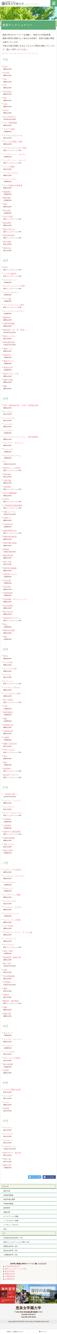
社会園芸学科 (10, 1279)
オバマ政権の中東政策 (13, 185)
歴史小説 (7, 1159)
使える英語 (8, 700)
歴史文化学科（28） (11, 1250)
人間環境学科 (10, 1276)
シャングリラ (9, 418)
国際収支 (7, 317)
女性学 (6, 499)
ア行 (7, 53)
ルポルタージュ (10, 1146)
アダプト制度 (9, 129)
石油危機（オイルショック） (15, 599)
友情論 (6, 1108)
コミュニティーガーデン (14, 311)
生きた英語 (8, 216)
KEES (5, 267)
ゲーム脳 (7, 298)
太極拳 (6, 737)
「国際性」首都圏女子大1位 (14, 1332)
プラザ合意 (8, 926)
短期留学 (7, 768)
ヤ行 (32, 53)
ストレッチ (8, 449)
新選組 (6, 549)
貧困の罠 (7, 1013)
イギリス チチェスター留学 (15, 148)
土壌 (5, 706)
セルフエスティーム (12, 455)
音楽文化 (7, 248)
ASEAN (6, 73)
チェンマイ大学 (10, 668)
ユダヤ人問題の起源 (12, 1089)
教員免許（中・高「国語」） (15, 330)
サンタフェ (8, 411)
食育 (5, 636)
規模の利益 (8, 379)
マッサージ (8, 1045)
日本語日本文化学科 (12, 1266)
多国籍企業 (8, 725)
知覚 (5, 762)
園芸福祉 (7, 198)
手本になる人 (9, 749)
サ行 (14, 53)
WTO (5, 656)
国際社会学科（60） (11, 1246)
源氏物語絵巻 (9, 342)
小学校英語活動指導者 (13, 505)
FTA (5, 85)
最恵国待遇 (8, 555)
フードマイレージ (11, 913)
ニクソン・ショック (12, 800)
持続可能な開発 (10, 543)
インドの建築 (9, 166)
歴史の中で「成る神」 (13, 1152)
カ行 (11, 53)
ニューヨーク (9, 807)
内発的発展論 (9, 838)
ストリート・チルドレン (14, 443)
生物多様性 (8, 593)
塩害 (5, 204)
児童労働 (7, 480)
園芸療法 (7, 191)
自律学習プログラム (12, 618)
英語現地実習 (9, 235)
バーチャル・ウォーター (14, 876)
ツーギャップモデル (12, 687)
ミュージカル (9, 1051)
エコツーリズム (10, 179)
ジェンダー (8, 424)
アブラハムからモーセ (13, 135)
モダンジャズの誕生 (12, 1058)
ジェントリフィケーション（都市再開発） (21, 437)
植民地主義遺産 (10, 568)
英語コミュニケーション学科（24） (16, 1242)
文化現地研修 (9, 976)
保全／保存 (8, 951)
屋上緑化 (7, 210)
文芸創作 (7, 982)
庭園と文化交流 (10, 743)
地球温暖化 (8, 712)
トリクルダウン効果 (12, 693)
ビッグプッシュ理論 (12, 894)
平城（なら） (9, 844)
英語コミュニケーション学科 (15, 1269)
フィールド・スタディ (13, 907)
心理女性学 (8, 524)
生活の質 (7, 580)
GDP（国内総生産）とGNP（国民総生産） (21, 405)
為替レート (8, 348)
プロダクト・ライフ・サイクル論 (17, 932)
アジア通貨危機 (10, 122)
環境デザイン (9, 361)
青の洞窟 (7, 241)
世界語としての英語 (12, 468)
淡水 (5, 756)
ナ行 (21, 53)
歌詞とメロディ (10, 336)
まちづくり (8, 1033)
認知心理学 (8, 850)
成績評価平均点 (10, 530)
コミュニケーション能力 (14, 304)
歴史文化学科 (10, 1271)
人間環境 (7, 825)
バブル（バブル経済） (13, 869)
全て (4, 53)
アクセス (43, 1332)
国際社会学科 (10, 1274)
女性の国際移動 (10, 493)
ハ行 (25, 53)
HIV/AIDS (7, 91)
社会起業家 (8, 605)
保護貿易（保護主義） (13, 957)
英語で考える (9, 229)
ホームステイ (9, 944)
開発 (5, 386)
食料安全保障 (9, 630)
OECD (6, 110)
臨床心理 (7, 1165)
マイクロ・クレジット (13, 1039)
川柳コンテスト (10, 512)
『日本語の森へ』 (11, 794)
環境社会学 (8, 367)
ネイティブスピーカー (13, 813)
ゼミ (5, 461)
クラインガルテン (11, 292)
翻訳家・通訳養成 (11, 1001)
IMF (5, 98)
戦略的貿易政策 (10, 536)
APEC (5, 66)
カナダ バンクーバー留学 (14, 286)
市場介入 (7, 518)
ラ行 (36, 53)
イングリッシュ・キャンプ (14, 160)
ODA (5, 104)
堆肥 (5, 718)
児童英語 (7, 487)
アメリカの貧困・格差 (13, 141)
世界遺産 (7, 474)
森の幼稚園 (8, 1064)
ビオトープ (8, 888)
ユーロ (6, 1102)
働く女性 (7, 963)
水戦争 (6, 1070)
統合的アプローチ (11, 775)
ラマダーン (8, 1127)
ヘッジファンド (10, 938)
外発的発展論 (9, 323)
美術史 (6, 995)
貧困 (5, 1007)
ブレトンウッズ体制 (12, 920)
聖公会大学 (8, 611)
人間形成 (7, 819)
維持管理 (7, 223)
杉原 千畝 (7, 561)
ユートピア (8, 1096)
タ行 (18, 53)
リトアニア (8, 1134)
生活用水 (7, 587)
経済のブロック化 (11, 373)
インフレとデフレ (11, 173)
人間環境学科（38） (11, 1255)
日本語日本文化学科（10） (13, 1238)
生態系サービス (10, 574)
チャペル (7, 674)
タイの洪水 (8, 662)
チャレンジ (8, 681)
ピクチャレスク (10, 901)
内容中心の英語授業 (12, 831)
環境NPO (7, 355)
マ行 (29, 53)
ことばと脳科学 (10, 273)
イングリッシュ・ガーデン (14, 154)
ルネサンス (8, 1140)
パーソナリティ (10, 882)
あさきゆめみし (10, 116)
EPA (5, 79)
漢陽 (5, 988)
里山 (5, 624)
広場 (5, 970)
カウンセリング (10, 280)
